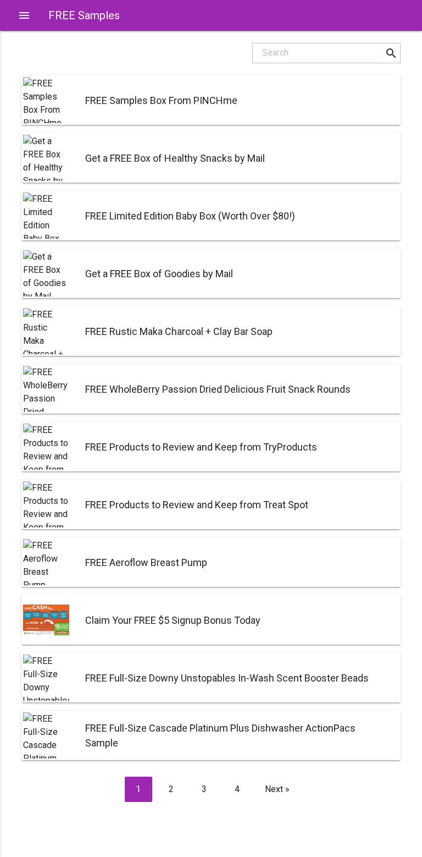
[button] (391, 53)
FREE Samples (84, 15)
